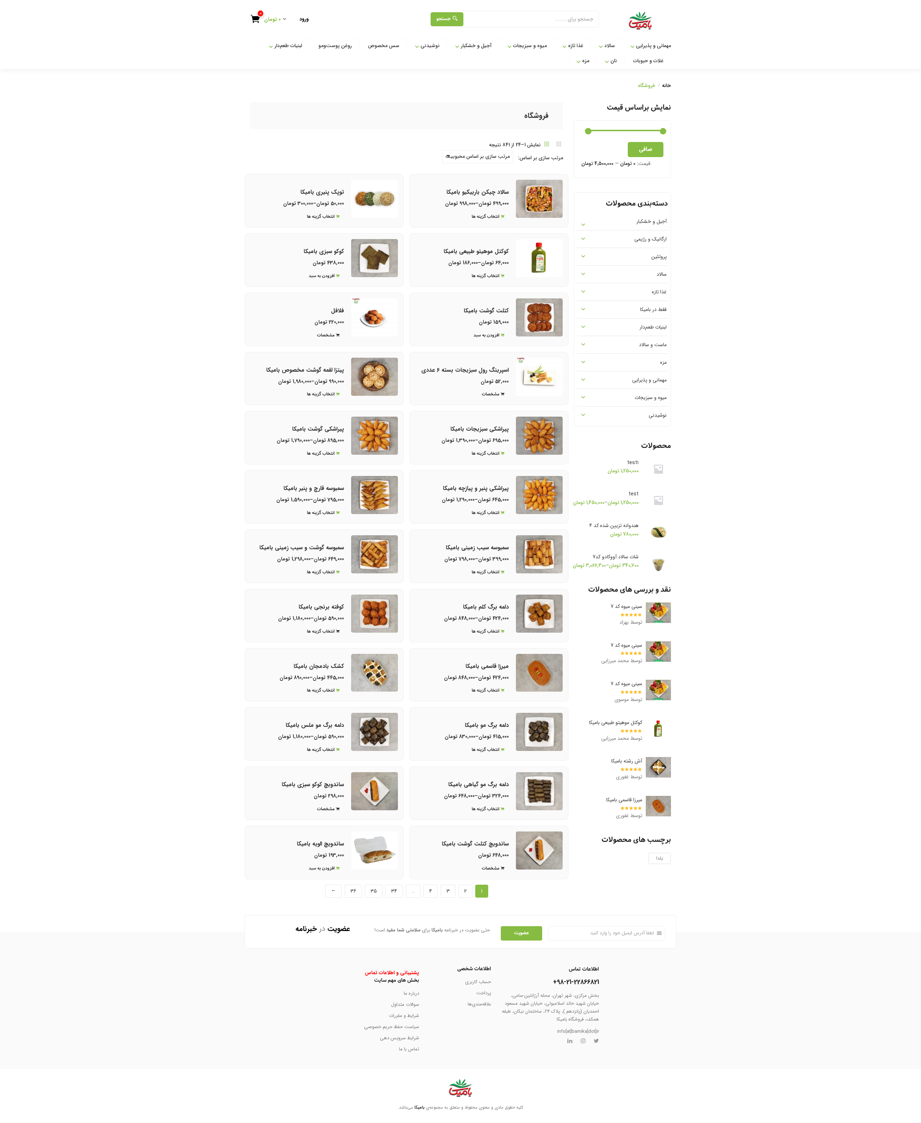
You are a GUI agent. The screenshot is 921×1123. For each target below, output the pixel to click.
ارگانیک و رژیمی (650, 239)
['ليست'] (558, 145)
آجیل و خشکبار (475, 46)
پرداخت (483, 993)
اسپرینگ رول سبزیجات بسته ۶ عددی (465, 370)
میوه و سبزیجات (529, 46)
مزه (585, 61)
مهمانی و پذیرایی (653, 46)
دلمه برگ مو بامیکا (487, 725)
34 (394, 891)
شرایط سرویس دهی (399, 1038)
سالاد (609, 46)
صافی (645, 149)
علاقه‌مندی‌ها (479, 1004)
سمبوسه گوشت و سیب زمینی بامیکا (301, 547)
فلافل (337, 310)
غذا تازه (575, 46)
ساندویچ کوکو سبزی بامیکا (313, 784)
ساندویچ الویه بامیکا (320, 843)
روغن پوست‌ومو (335, 46)
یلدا (659, 858)
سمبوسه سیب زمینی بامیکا (477, 547)
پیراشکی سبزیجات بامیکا (479, 429)
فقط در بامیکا (653, 309)
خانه (666, 86)
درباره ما (411, 993)
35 (374, 891)
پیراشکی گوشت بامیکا (318, 429)
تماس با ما (409, 1049)
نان (613, 61)
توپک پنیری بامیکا (322, 192)
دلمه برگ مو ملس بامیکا (315, 725)
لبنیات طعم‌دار (287, 46)
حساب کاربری (478, 982)
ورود (304, 19)
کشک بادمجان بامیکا (319, 666)
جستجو (443, 19)
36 (353, 891)
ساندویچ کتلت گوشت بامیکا (475, 843)
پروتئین (659, 257)
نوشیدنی (429, 46)
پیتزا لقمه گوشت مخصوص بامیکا (305, 370)
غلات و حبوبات (648, 61)
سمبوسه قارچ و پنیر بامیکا (313, 488)
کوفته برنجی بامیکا (321, 606)
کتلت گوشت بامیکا (486, 310)
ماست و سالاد (653, 345)
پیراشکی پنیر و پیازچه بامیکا (476, 488)
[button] (271, 20)
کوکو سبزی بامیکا (324, 251)
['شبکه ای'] (547, 145)
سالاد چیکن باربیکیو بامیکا (477, 192)
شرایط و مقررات (404, 1015)
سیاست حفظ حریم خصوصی (391, 1027)
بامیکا (419, 1107)
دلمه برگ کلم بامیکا (486, 606)
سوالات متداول (405, 1004)
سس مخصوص (383, 46)
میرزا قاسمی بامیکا (487, 666)
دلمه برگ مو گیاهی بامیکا (478, 784)
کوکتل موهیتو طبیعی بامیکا (476, 251)
